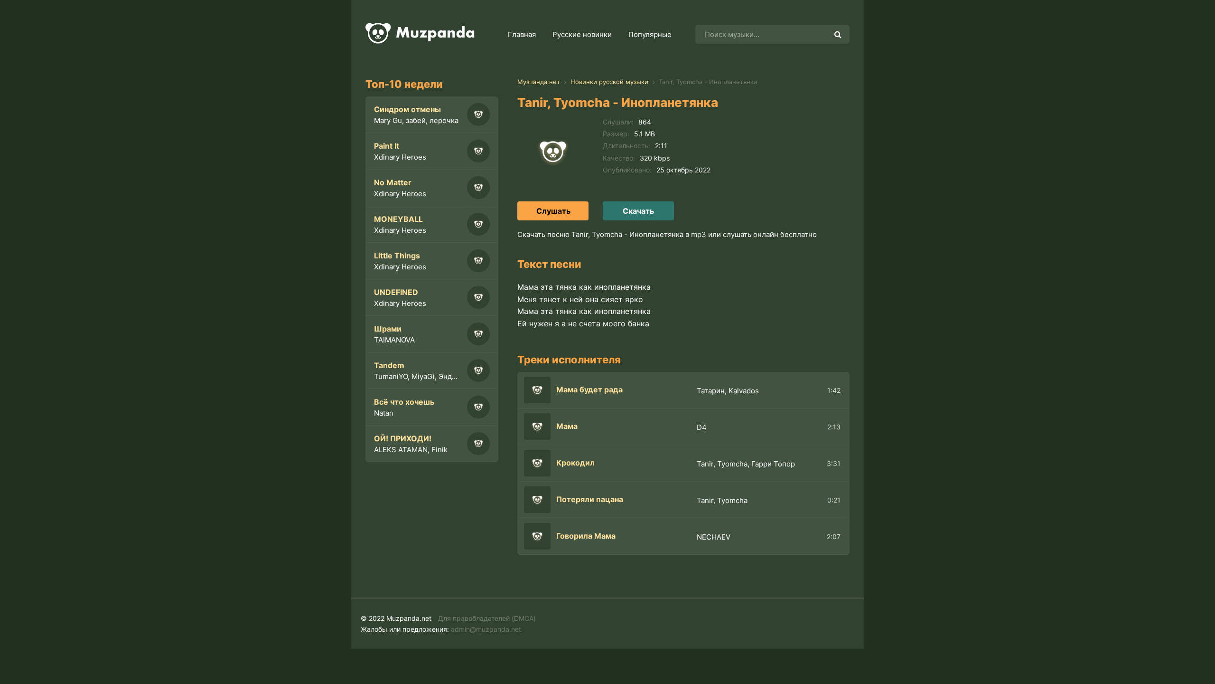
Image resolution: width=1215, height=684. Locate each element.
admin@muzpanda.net (486, 629)
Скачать (638, 211)
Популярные (650, 34)
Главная (522, 34)
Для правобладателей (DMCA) (487, 618)
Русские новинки (582, 34)
